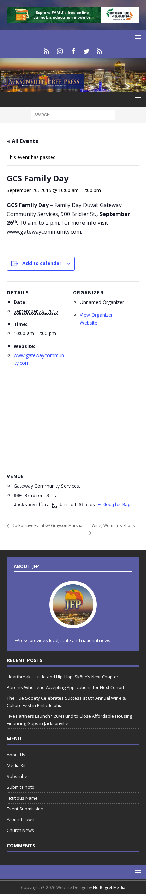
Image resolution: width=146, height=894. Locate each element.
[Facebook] (73, 51)
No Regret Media (109, 887)
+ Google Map (114, 504)
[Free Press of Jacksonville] (73, 88)
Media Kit (16, 765)
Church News (20, 830)
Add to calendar (41, 263)
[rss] (100, 51)
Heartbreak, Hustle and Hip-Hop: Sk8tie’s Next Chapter (62, 677)
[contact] (47, 51)
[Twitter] (86, 51)
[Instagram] (60, 51)
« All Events (22, 141)
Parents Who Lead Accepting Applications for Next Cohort (65, 687)
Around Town (20, 819)
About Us (16, 755)
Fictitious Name (22, 798)
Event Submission (25, 809)
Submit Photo (20, 787)
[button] (136, 37)
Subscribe (17, 776)
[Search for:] (73, 114)
